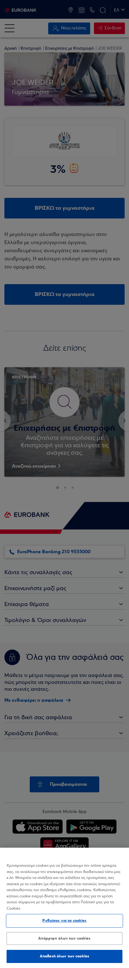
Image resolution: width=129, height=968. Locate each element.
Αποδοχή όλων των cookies (64, 956)
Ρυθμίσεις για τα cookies (64, 920)
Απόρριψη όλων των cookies (64, 938)
